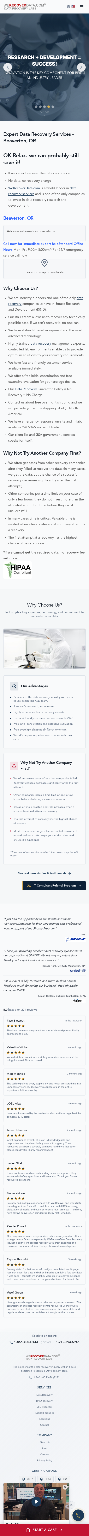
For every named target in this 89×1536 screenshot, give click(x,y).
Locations (44, 1419)
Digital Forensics (44, 1413)
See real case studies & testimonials (42, 873)
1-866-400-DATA (26, 1342)
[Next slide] (81, 67)
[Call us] (78, 1515)
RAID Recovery (44, 1401)
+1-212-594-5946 (66, 1342)
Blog (44, 1449)
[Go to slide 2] (40, 106)
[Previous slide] (7, 67)
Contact (44, 1425)
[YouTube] (71, 1505)
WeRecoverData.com (24, 188)
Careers (44, 1455)
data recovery (40, 343)
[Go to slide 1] (36, 106)
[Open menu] (81, 6)
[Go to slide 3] (44, 106)
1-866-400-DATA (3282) (47, 1377)
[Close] (65, 1487)
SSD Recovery (44, 1407)
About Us (45, 1443)
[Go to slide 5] (53, 106)
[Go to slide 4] (48, 106)
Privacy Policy (44, 1461)
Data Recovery (26, 389)
